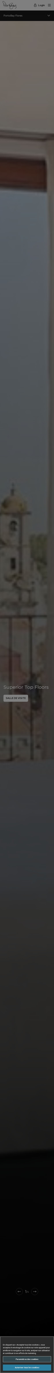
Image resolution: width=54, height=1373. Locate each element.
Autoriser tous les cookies (27, 1367)
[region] (27, 1354)
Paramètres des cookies (27, 1359)
